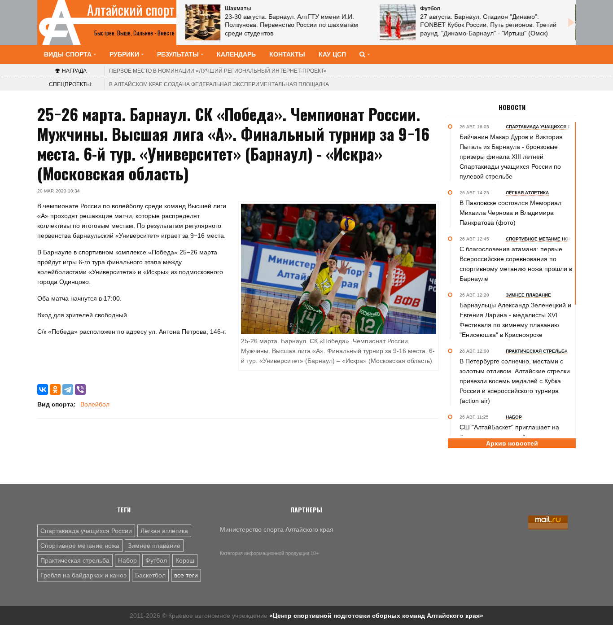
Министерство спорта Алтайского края (276, 529)
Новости (512, 107)
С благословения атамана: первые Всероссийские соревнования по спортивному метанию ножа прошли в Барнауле (516, 263)
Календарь (236, 54)
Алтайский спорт (131, 10)
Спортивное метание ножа (79, 545)
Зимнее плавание (154, 545)
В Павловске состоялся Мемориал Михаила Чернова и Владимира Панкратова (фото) (510, 212)
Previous (189, 22)
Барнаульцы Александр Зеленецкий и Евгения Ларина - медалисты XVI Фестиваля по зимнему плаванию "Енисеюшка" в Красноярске (515, 320)
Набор (127, 560)
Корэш (184, 560)
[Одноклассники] (55, 389)
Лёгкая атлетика (164, 530)
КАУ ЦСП (332, 54)
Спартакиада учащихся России (86, 530)
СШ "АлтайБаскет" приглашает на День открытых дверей (509, 432)
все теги (186, 575)
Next (571, 22)
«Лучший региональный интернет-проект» (218, 71)
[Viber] (80, 389)
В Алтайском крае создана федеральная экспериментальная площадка (219, 84)
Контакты (287, 54)
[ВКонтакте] (42, 389)
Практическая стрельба (74, 560)
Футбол (156, 560)
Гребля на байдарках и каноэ (83, 575)
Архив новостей (512, 443)
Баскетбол (150, 575)
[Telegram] (67, 389)
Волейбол (94, 404)
